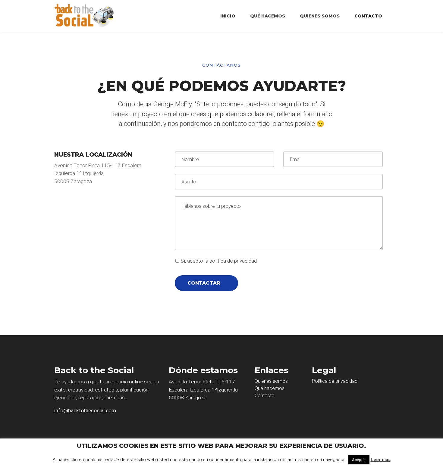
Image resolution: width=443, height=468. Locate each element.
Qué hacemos (269, 388)
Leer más (381, 459)
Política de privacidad (334, 381)
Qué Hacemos (267, 16)
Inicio (227, 16)
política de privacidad (233, 261)
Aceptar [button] (359, 459)
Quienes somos (271, 381)
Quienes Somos (320, 16)
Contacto (368, 16)
